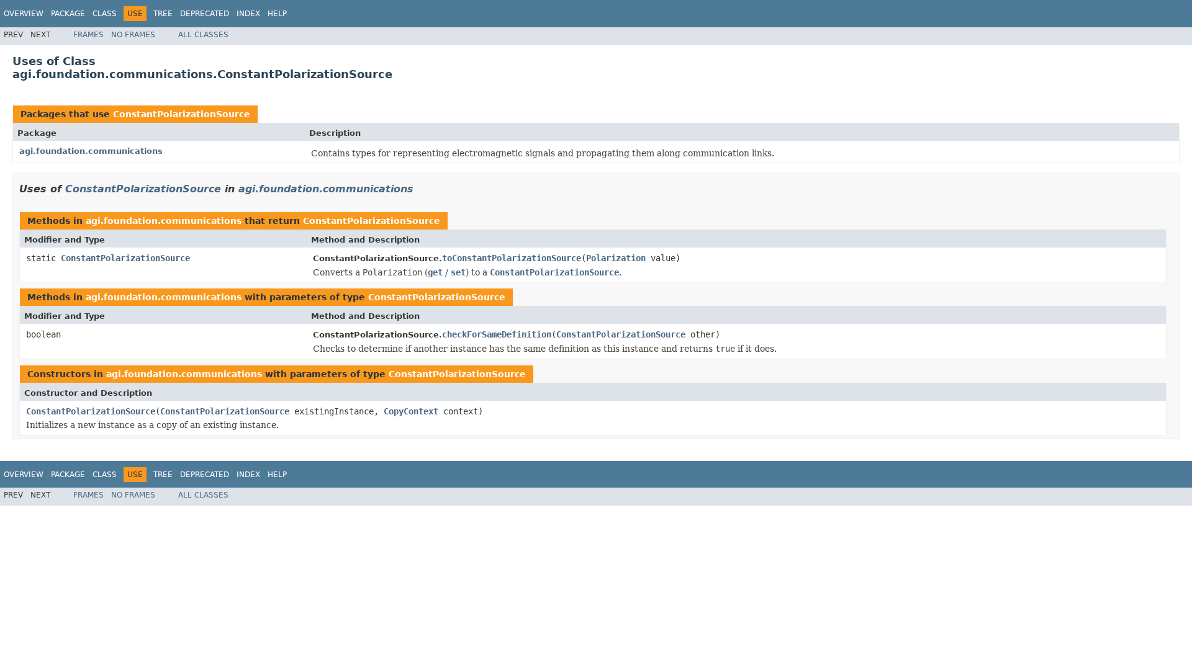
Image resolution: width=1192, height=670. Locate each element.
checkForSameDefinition (496, 334)
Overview (23, 13)
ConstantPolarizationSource (181, 114)
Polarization (616, 258)
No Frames (133, 34)
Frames (88, 34)
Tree (163, 13)
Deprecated (204, 13)
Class (105, 13)
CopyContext (411, 411)
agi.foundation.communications (91, 151)
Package (68, 13)
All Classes (203, 34)
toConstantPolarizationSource (511, 258)
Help (277, 13)
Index (248, 13)
